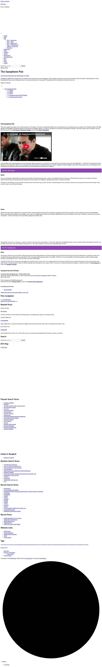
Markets (6, 52)
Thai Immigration (8, 533)
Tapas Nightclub (4, 320)
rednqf (6, 497)
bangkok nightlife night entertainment (14, 406)
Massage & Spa (8, 57)
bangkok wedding (24, 544)
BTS (5, 38)
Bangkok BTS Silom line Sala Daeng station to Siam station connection (23, 491)
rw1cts (6, 503)
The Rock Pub (4, 329)
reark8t (6, 496)
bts (33, 544)
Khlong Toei (10, 554)
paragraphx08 (8, 289)
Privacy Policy (8, 555)
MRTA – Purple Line (12, 46)
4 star (12, 544)
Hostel (5, 63)
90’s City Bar (4, 311)
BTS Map (3, 4)
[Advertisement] (51, 20)
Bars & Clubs (4, 67)
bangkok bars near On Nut (11, 475)
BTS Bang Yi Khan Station (83, 544)
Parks (5, 61)
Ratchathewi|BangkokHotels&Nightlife (14, 416)
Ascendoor (29, 558)
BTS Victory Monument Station (22, 130)
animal (19, 544)
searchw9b (7, 478)
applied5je (7, 493)
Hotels (5, 54)
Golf (5, 60)
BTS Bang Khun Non (75, 544)
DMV (5, 536)
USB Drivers (7, 531)
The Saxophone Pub (10, 89)
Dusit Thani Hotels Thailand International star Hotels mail (20, 474)
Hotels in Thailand (9, 457)
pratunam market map (10, 427)
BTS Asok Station (53, 544)
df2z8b (6, 502)
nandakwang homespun (10, 464)
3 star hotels (9, 544)
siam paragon (7, 412)
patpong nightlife (8, 429)
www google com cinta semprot (13, 467)
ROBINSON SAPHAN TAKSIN (12, 511)
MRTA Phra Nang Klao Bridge (12, 524)
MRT (5, 37)
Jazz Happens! (95, 263)
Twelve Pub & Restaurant (35, 281)
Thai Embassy (7, 537)
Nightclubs (7, 49)
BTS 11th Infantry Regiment (39, 544)
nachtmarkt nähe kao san (11, 480)
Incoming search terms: (15, 97)
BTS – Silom (10, 41)
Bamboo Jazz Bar (12, 264)
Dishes (11, 90)
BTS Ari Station (47, 544)
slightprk (6, 477)
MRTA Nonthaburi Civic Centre (12, 518)
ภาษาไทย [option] (6, 664)
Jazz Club (25, 292)
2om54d (6, 499)
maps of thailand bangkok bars (12, 466)
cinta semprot (8, 421)
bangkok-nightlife (9, 403)
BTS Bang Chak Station (68, 544)
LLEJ (5, 481)
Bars (5, 58)
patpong (6, 404)
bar (27, 544)
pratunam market (8, 419)
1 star (2, 544)
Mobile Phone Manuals (10, 534)
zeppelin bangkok (8, 413)
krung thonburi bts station (11, 418)
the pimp (6, 409)
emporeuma (7, 415)
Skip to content (5, 1)
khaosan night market (10, 424)
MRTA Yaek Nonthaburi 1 (11, 519)
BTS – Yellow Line (12, 43)
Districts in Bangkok (9, 552)
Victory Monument (43, 130)
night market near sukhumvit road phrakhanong (17, 470)
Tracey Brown (4, 75)
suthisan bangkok (9, 472)
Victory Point (16, 281)
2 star (4, 544)
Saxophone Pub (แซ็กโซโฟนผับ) (18, 95)
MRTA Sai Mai (8, 522)
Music (11, 93)
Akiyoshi (16, 544)
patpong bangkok (8, 410)
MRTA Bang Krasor (9, 521)
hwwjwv (6, 505)
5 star (14, 544)
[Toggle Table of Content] (2, 86)
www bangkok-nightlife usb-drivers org (15, 508)
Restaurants (7, 55)
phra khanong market (10, 407)
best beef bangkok (9, 426)
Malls (5, 51)
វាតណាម (6, 423)
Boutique (31, 544)
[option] (52, 665)
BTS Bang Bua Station (60, 544)
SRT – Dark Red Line (12, 45)
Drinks (11, 92)
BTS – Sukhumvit (12, 40)
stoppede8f (7, 494)
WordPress (43, 558)
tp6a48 (6, 500)
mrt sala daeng (8, 469)
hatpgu (6, 506)
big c (29, 544)
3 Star (6, 544)
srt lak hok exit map (9, 509)
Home (5, 35)
